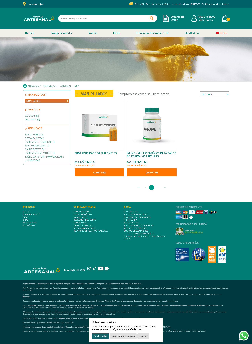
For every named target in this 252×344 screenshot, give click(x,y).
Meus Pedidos (206, 16)
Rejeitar (143, 336)
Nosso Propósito (83, 214)
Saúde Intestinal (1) (36, 149)
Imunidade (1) (32, 160)
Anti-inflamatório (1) (37, 145)
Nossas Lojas (36, 4)
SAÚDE (26, 217)
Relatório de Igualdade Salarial (91, 231)
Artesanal (33, 86)
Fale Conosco (131, 211)
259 (77, 86)
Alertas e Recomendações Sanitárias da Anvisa (144, 237)
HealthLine (192, 33)
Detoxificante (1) (34, 138)
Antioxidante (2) (34, 134)
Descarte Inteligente (85, 220)
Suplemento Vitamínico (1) (40, 153)
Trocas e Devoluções (135, 228)
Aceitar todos (100, 336)
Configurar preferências (123, 336)
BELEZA (26, 211)
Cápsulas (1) (32, 116)
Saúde (92, 33)
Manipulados (50, 86)
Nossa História (81, 211)
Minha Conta (205, 20)
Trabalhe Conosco (83, 225)
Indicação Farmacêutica (152, 33)
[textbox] (107, 18)
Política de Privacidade (136, 214)
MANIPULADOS (30, 222)
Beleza (29, 33)
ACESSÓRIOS (29, 225)
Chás (116, 33)
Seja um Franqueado (84, 228)
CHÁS (25, 220)
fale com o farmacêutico (140, 233)
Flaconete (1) (32, 119)
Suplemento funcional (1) (40, 142)
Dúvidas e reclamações (136, 231)
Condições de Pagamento (137, 217)
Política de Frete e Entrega (138, 225)
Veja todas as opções (67, 101)
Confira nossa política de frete (215, 4)
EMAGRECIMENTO (31, 214)
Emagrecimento (61, 33)
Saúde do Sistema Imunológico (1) (44, 156)
